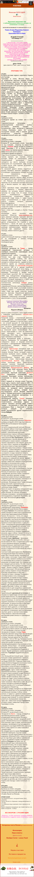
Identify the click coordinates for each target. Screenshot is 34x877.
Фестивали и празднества (17, 854)
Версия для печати (17, 16)
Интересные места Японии (17, 825)
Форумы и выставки (17, 850)
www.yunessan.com (25, 215)
